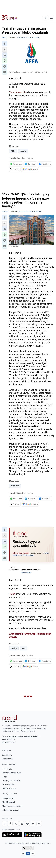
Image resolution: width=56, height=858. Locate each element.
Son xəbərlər (7, 755)
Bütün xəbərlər (26, 573)
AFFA (13, 151)
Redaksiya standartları (11, 780)
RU (33, 854)
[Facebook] (10, 823)
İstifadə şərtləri (8, 798)
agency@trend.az (8, 742)
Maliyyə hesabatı (9, 788)
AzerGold (15, 486)
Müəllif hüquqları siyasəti (12, 806)
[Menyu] (51, 17)
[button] (4, 43)
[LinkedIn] (33, 823)
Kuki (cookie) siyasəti (10, 810)
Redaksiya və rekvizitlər (11, 773)
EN (23, 854)
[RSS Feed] (38, 823)
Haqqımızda (7, 769)
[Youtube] (21, 823)
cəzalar (23, 151)
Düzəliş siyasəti (8, 784)
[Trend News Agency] (9, 718)
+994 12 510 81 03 (8, 739)
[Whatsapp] (4, 823)
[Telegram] (27, 823)
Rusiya (14, 648)
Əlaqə (4, 777)
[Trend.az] (9, 17)
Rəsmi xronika (7, 759)
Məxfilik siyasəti (8, 802)
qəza (24, 648)
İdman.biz (21, 92)
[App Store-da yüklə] (12, 834)
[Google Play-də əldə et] (33, 834)
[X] (16, 823)
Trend (12, 92)
